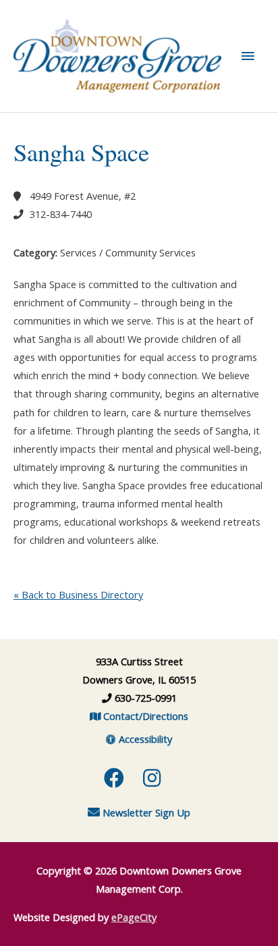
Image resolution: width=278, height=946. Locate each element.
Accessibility (144, 739)
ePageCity (134, 917)
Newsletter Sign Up (145, 812)
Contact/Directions (144, 716)
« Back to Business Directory (78, 594)
